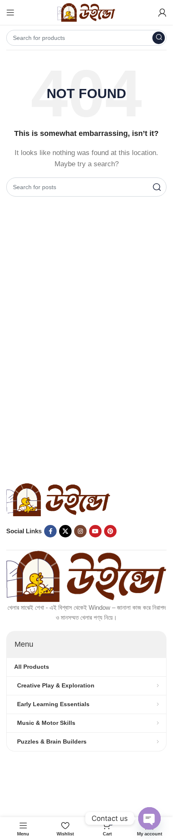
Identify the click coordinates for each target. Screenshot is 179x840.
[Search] (158, 38)
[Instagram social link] (80, 531)
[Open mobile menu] (10, 12)
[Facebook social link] (50, 531)
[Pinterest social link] (110, 531)
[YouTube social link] (95, 531)
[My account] (162, 12)
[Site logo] (86, 11)
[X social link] (65, 531)
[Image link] (58, 499)
